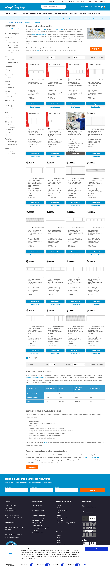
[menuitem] (8, 13)
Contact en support (37, 505)
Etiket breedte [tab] (8, 37)
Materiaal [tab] (7, 82)
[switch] (47, 565)
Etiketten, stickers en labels (16, 22)
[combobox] (53, 7)
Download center (36, 508)
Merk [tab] (6, 57)
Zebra (59, 535)
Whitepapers (60, 513)
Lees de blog (75, 153)
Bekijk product (35, 104)
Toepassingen (80, 1)
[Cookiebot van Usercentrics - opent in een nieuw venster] (10, 565)
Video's (59, 515)
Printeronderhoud (37, 525)
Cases (59, 505)
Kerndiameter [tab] (8, 100)
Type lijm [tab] (7, 91)
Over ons (51, 1)
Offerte (95, 1)
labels (45, 442)
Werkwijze (35, 513)
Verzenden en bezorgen (38, 518)
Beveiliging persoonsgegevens (40, 528)
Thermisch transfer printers (39, 34)
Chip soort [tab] (7, 122)
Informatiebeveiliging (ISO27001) (66, 523)
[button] (35, 107)
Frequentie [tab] (8, 139)
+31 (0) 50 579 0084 (86, 7)
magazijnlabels (42, 29)
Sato (58, 540)
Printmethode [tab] (8, 66)
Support (89, 1)
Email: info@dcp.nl (10, 522)
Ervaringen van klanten (63, 518)
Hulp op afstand (36, 523)
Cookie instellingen (37, 533)
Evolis (59, 542)
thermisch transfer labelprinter (34, 377)
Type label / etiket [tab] (9, 75)
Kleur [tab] (6, 112)
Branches (71, 1)
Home (6, 22)
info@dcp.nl (97, 7)
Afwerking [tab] (7, 148)
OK (97, 548)
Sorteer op (69, 57)
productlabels (59, 29)
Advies (59, 508)
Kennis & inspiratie (61, 1)
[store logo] (9, 7)
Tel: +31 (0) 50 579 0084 (12, 515)
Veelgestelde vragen (37, 520)
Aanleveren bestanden (38, 515)
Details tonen (86, 564)
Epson (59, 537)
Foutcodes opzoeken (38, 510)
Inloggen (102, 1)
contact (38, 50)
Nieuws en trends (62, 510)
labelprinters (77, 455)
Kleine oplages (36, 530)
